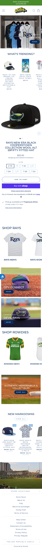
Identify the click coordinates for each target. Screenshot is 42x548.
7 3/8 (8, 172)
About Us (21, 500)
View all (21, 419)
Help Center (21, 520)
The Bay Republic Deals (20, 542)
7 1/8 (24, 166)
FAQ (21, 503)
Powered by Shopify (21, 546)
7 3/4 (33, 172)
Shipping (11, 157)
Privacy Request (21, 536)
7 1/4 (32, 166)
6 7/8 (10, 166)
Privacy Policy (21, 532)
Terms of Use (21, 529)
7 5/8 (25, 172)
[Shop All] (21, 389)
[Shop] (21, 282)
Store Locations (20, 491)
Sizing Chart (21, 510)
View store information (13, 207)
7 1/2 (17, 172)
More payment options (21, 191)
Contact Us (21, 523)
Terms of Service (21, 513)
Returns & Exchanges (21, 507)
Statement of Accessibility (21, 526)
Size (21, 162)
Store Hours (21, 497)
